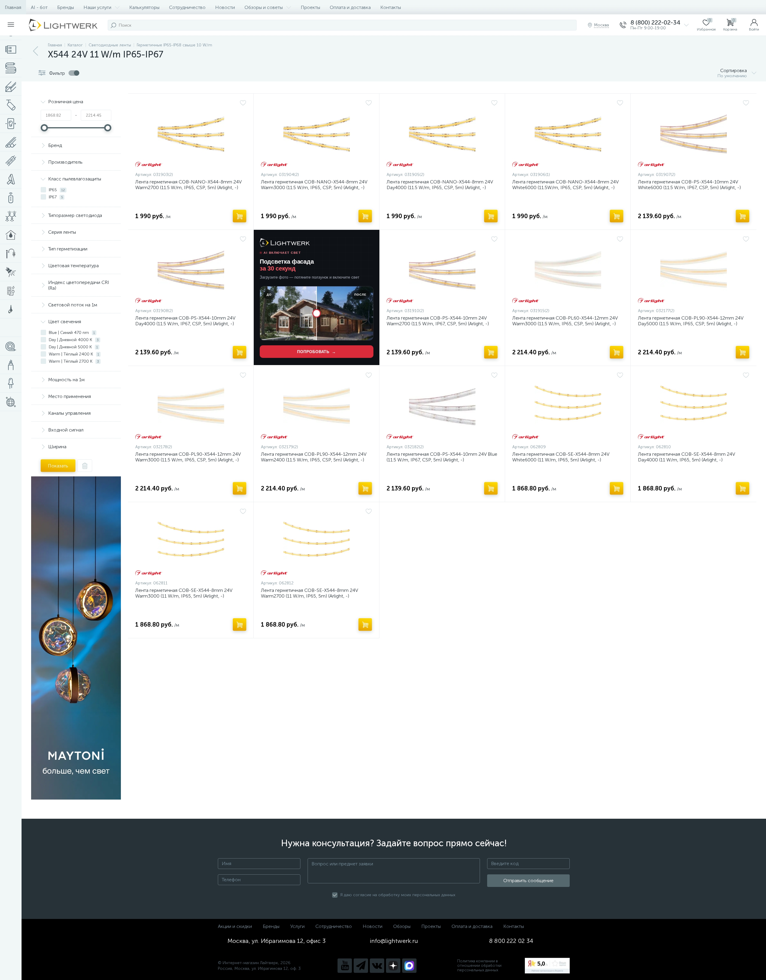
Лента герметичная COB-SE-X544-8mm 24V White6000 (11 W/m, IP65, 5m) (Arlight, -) (560, 457)
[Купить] (239, 216)
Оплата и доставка (350, 7)
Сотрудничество (187, 7)
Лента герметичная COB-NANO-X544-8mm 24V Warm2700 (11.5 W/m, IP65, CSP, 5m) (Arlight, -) (188, 184)
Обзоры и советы (263, 7)
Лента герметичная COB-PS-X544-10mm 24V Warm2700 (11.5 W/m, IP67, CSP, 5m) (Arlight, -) (438, 320)
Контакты (390, 7)
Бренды (65, 7)
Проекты (310, 7)
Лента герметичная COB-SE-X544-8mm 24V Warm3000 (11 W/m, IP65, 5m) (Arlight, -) (183, 593)
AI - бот (39, 7)
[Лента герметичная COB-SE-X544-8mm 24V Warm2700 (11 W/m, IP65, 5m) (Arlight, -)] (316, 542)
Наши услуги (97, 7)
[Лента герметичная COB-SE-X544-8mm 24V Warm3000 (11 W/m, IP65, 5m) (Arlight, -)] (190, 542)
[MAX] (409, 965)
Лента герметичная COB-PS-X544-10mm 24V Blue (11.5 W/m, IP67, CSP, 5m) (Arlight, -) (442, 457)
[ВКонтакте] (377, 965)
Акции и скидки (235, 926)
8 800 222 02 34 (511, 940)
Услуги (297, 926)
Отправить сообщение (528, 880)
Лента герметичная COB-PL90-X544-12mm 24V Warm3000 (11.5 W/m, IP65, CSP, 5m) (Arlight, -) (188, 457)
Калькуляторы (144, 7)
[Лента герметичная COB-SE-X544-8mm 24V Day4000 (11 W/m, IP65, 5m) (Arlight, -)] (693, 406)
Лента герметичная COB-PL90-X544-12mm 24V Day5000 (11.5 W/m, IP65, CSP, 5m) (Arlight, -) (690, 320)
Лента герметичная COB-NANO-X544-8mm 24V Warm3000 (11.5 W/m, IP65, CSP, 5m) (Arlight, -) (314, 184)
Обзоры (402, 926)
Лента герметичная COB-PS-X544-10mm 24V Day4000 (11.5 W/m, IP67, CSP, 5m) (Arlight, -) (185, 320)
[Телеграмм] (361, 965)
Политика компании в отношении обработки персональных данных (479, 965)
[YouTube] (345, 965)
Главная (13, 7)
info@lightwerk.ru (394, 940)
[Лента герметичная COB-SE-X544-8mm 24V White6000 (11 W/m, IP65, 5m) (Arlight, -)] (567, 406)
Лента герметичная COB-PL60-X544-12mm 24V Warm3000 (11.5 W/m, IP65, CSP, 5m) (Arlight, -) (565, 320)
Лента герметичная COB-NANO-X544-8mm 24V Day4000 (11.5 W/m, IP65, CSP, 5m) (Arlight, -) (440, 184)
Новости (225, 7)
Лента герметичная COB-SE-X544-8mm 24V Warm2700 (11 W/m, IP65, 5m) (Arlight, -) (309, 593)
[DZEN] (393, 965)
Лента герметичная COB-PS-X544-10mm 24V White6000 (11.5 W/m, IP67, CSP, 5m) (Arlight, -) (689, 184)
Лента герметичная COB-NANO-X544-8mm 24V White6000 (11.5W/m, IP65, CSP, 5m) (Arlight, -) (565, 184)
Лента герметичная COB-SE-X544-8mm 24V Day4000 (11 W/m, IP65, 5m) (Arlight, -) (686, 457)
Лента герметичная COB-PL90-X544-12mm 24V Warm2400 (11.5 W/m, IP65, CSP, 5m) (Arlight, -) (313, 457)
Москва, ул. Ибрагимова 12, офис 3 (276, 940)
